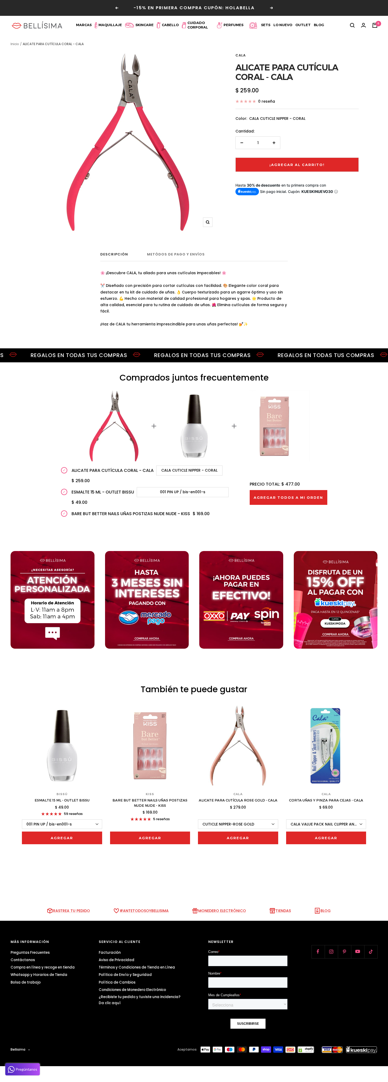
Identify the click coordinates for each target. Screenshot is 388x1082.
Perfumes (233, 25)
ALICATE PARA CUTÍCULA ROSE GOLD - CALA (238, 800)
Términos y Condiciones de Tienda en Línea (137, 967)
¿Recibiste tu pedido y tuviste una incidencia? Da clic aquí (140, 999)
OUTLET (303, 25)
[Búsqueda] (352, 25)
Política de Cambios (117, 982)
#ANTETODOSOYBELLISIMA (144, 910)
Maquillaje (110, 25)
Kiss (150, 794)
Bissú (62, 794)
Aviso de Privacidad (116, 959)
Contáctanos (23, 959)
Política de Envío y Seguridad (125, 974)
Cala (240, 55)
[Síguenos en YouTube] (357, 951)
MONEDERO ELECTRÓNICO (222, 910)
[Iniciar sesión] (363, 25)
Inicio (15, 44)
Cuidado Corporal (197, 25)
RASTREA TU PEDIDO (71, 910)
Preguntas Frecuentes (30, 952)
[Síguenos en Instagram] (331, 951)
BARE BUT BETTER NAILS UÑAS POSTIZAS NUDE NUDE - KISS (149, 803)
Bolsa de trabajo (26, 982)
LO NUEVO (282, 25)
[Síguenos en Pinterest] (344, 951)
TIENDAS (283, 910)
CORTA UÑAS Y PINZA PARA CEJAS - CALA (326, 800)
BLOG (325, 910)
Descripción (114, 254)
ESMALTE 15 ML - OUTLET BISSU (62, 800)
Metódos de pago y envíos (176, 254)
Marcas (84, 25)
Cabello (170, 25)
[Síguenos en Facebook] (318, 951)
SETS (265, 25)
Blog (319, 25)
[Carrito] (374, 25)
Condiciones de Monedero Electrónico (132, 989)
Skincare (144, 25)
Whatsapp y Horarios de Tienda (39, 974)
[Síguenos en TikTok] (370, 951)
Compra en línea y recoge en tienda (43, 967)
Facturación (110, 952)
